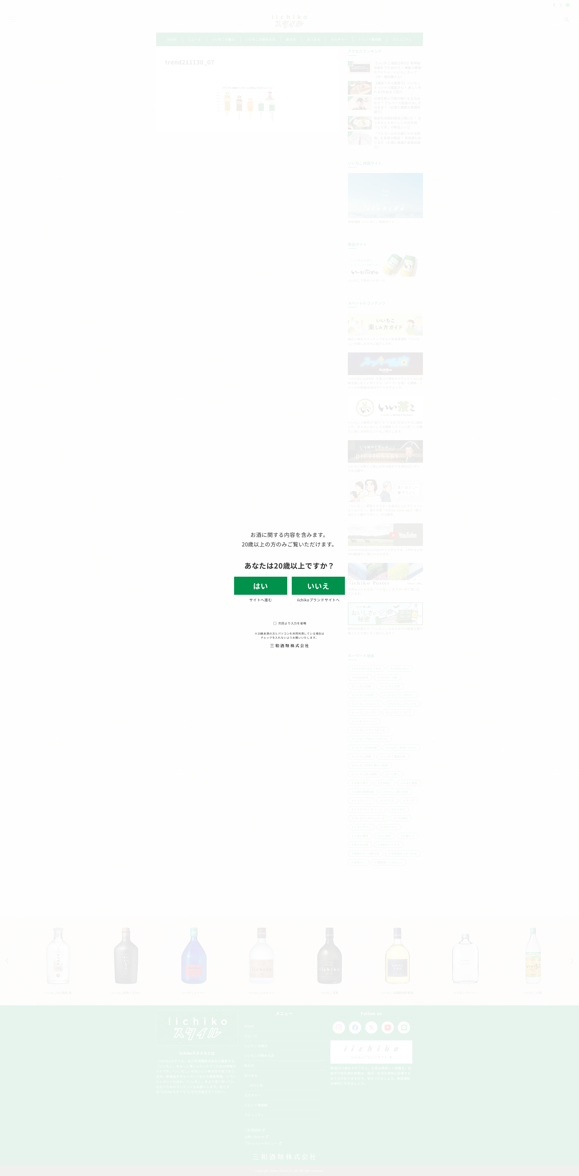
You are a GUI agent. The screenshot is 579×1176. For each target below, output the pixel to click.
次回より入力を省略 (292, 623)
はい (260, 586)
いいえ (318, 586)
